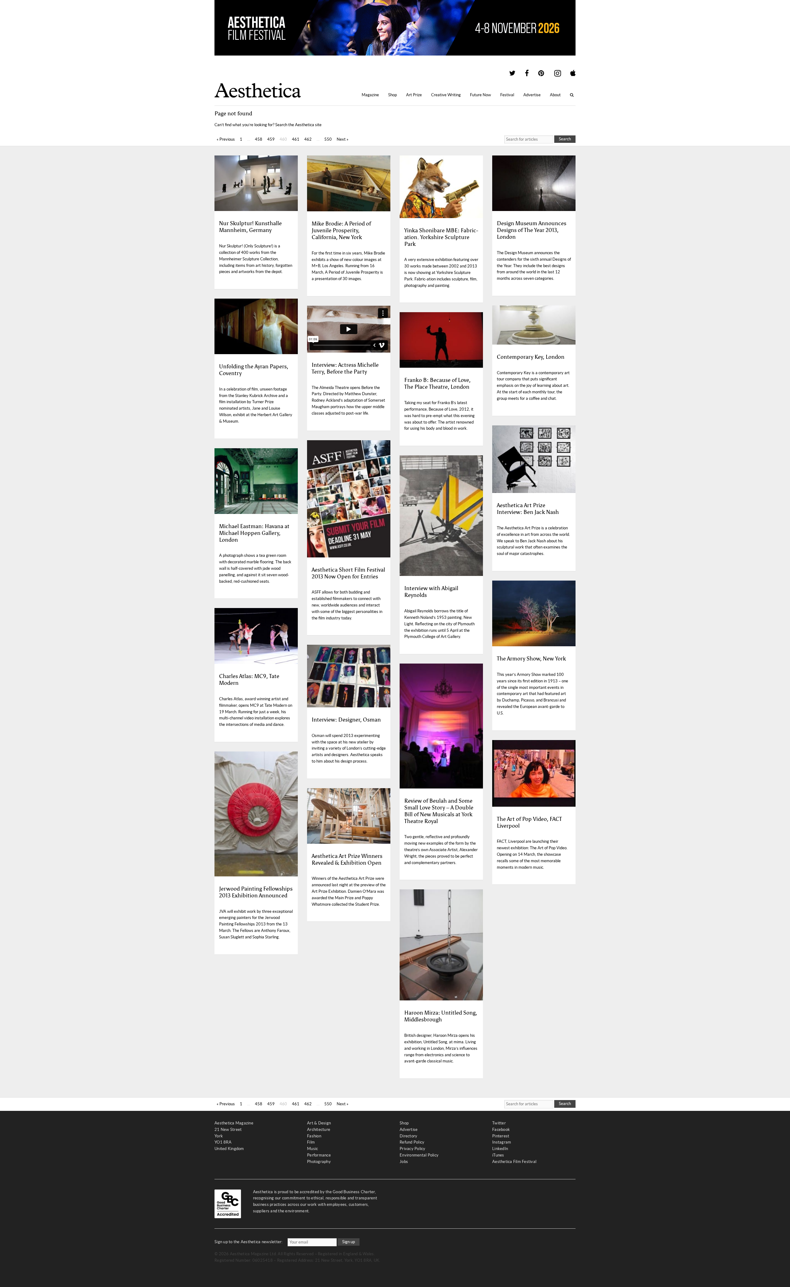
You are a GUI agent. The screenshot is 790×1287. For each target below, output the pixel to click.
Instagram (501, 1142)
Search (565, 139)
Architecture (318, 1129)
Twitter (499, 1123)
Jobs (404, 1161)
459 (271, 139)
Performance (319, 1155)
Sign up (348, 1241)
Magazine (370, 95)
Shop (392, 95)
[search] (528, 139)
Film (311, 1142)
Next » (342, 139)
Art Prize (414, 95)
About (555, 95)
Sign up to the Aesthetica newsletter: (248, 1241)
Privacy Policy (413, 1148)
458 (258, 139)
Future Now (480, 95)
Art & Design (319, 1123)
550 (328, 139)
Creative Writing (446, 95)
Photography (319, 1161)
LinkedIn (500, 1148)
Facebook (501, 1129)
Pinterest (500, 1136)
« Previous (226, 139)
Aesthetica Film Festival (514, 1161)
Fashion (314, 1136)
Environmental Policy (419, 1155)
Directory (408, 1136)
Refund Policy (412, 1142)
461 (295, 139)
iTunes (498, 1155)
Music (312, 1148)
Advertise (532, 95)
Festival (507, 95)
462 (308, 139)
